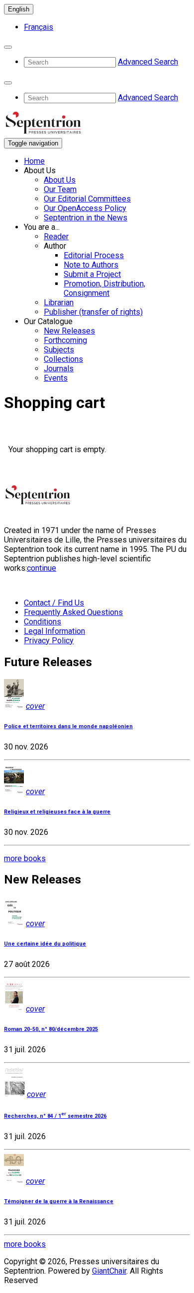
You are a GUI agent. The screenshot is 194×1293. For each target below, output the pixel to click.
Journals (59, 368)
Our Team (60, 189)
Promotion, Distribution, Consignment (104, 288)
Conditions (42, 621)
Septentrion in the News (85, 217)
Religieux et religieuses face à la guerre (57, 812)
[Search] (8, 47)
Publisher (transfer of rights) (93, 312)
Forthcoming (65, 340)
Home (34, 161)
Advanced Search (148, 62)
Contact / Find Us (54, 603)
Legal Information (54, 631)
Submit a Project (92, 274)
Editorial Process (94, 255)
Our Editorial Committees (87, 199)
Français (38, 27)
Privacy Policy (49, 640)
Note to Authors (91, 265)
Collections (63, 359)
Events (56, 378)
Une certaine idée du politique (45, 944)
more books (25, 858)
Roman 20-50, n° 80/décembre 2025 (51, 1029)
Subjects (59, 349)
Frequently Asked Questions (73, 612)
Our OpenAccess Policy (85, 208)
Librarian (59, 302)
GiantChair (109, 1271)
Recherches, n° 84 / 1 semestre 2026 (55, 1116)
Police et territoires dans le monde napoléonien (68, 726)
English (18, 9)
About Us (60, 180)
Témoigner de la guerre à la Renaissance (58, 1201)
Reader (56, 236)
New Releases (69, 331)
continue (41, 568)
